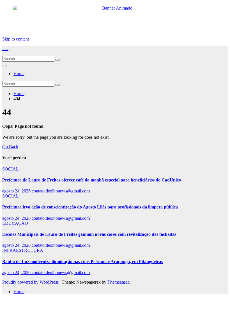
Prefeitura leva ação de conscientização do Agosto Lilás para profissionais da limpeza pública (90, 207)
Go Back (10, 146)
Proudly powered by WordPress (31, 282)
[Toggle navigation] (4, 65)
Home (18, 73)
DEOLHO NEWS (5, 49)
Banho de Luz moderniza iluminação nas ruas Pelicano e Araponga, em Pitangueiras (82, 261)
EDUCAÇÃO (15, 223)
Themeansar (118, 282)
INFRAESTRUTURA (22, 250)
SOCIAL (10, 169)
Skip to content (15, 39)
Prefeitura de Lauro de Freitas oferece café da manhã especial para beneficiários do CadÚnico (91, 180)
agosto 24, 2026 (17, 191)
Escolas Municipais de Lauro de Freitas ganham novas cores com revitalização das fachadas (89, 234)
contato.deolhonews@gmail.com (61, 191)
